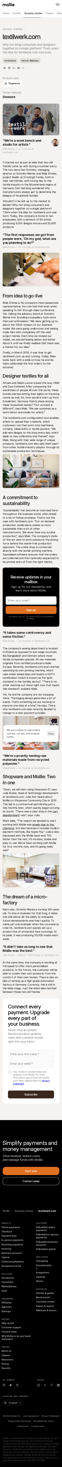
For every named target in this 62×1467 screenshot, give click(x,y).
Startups (6, 1311)
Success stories (24, 1211)
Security (5, 1368)
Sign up (31, 610)
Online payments (10, 1227)
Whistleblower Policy (43, 1421)
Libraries (40, 1276)
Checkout (6, 1231)
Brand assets (43, 1297)
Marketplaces (9, 1286)
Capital (5, 1257)
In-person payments (12, 1240)
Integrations (42, 1272)
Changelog (42, 1260)
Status (39, 1281)
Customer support (11, 1327)
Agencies (6, 1306)
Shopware (9, 96)
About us (6, 1350)
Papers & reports (45, 1306)
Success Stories (12, 29)
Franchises (7, 1282)
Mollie (6, 1211)
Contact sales (9, 1331)
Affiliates (6, 1302)
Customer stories (45, 1301)
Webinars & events (46, 1310)
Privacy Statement (50, 1416)
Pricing (5, 1363)
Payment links (9, 1235)
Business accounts (11, 1253)
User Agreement (31, 1416)
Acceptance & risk (11, 1266)
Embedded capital (46, 1249)
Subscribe (30, 1094)
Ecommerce (7, 1277)
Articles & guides (45, 1293)
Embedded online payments (45, 1229)
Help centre (7, 1323)
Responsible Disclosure (19, 1421)
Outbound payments (12, 1261)
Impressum (23, 1426)
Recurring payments (12, 1244)
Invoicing (6, 1248)
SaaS (4, 1290)
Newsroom (7, 1359)
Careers (5, 1355)
